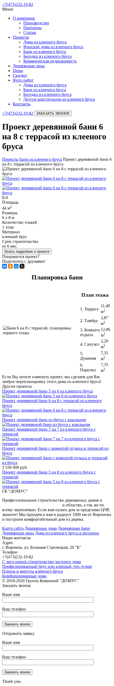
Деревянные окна (29, 66)
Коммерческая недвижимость (50, 61)
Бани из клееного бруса (44, 51)
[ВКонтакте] (4, 266)
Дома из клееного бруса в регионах (67, 533)
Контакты (21, 104)
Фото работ (23, 80)
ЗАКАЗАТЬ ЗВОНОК (52, 113)
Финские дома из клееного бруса (53, 46)
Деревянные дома (41, 528)
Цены (18, 70)
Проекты (21, 37)
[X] (22, 266)
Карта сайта (13, 528)
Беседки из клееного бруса (47, 56)
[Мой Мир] (16, 266)
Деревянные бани (74, 528)
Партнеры (32, 27)
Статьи (29, 32)
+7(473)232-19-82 (17, 4)
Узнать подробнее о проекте (26, 251)
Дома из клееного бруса (45, 42)
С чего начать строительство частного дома (41, 561)
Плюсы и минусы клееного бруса (32, 571)
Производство (36, 23)
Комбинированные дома (24, 576)
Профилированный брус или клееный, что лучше (47, 566)
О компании (24, 18)
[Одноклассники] (10, 266)
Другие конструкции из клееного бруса (59, 99)
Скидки (20, 75)
